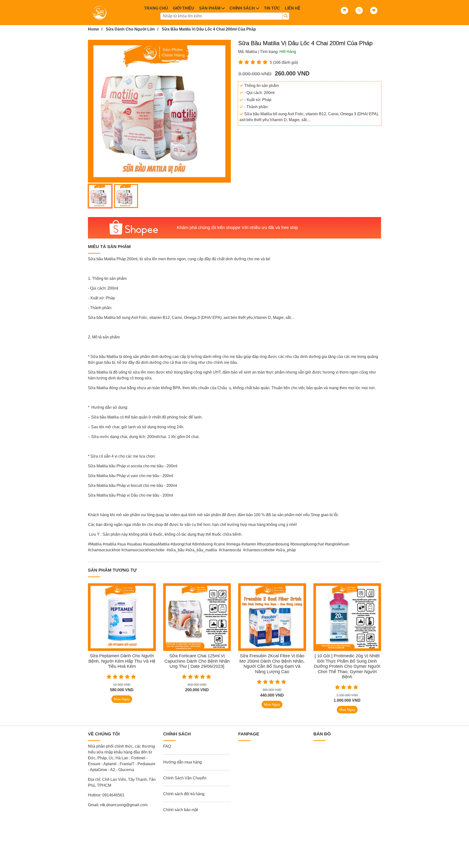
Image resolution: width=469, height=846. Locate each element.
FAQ (167, 746)
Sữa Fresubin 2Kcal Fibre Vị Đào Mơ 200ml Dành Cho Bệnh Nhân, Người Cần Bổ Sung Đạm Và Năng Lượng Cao (272, 663)
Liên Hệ (292, 8)
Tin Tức (272, 8)
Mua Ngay (122, 699)
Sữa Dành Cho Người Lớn (130, 29)
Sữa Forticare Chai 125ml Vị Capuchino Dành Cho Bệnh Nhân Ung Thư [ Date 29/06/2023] (197, 661)
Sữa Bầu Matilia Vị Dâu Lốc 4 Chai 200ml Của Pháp (209, 29)
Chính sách (242, 8)
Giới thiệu (183, 8)
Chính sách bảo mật (180, 810)
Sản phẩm (209, 8)
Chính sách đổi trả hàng (183, 794)
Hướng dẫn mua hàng (182, 762)
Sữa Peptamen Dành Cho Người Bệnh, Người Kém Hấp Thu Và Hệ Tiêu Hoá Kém (121, 661)
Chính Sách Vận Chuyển (184, 778)
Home (93, 29)
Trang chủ (156, 8)
